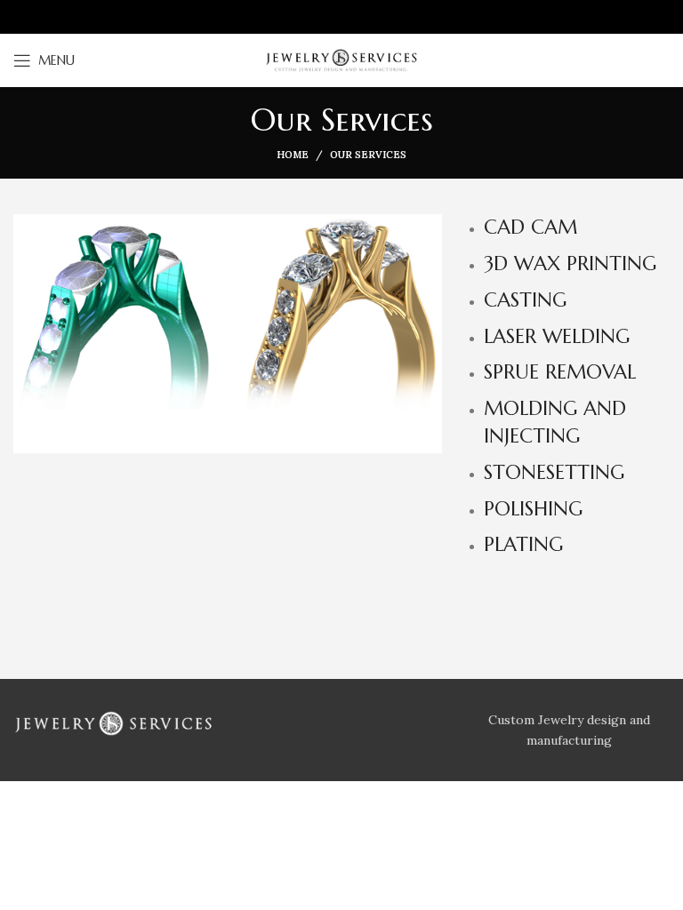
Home (293, 154)
